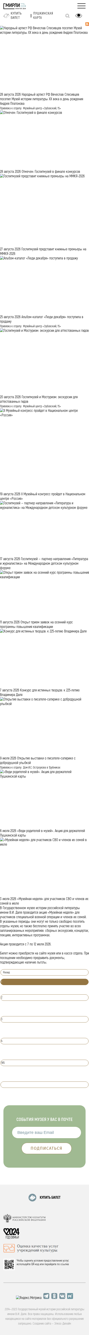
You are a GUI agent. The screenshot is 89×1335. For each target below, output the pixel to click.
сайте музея (47, 953)
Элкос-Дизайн (62, 1323)
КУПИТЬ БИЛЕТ (50, 1197)
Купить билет (16, 15)
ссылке (64, 1264)
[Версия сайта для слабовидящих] (78, 15)
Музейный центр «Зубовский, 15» (42, 108)
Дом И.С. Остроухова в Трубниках (41, 767)
